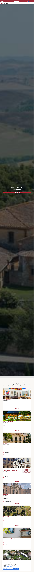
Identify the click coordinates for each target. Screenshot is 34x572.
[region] (11, 565)
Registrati (31, 1)
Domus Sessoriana (6, 494)
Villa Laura (5, 443)
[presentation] (4, 393)
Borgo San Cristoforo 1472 (8, 421)
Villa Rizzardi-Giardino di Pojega (9, 516)
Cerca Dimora (17, 192)
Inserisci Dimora (23, 1)
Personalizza (5, 568)
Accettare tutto (16, 568)
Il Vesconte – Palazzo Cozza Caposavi (10, 470)
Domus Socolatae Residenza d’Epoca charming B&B (13, 538)
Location (17, 377)
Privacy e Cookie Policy (8, 566)
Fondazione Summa (7, 399)
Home (14, 377)
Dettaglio (17, 408)
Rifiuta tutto (10, 568)
